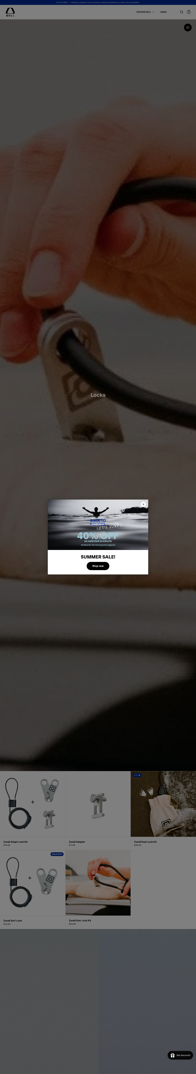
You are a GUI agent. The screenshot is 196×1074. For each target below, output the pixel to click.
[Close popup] (143, 504)
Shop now (98, 566)
